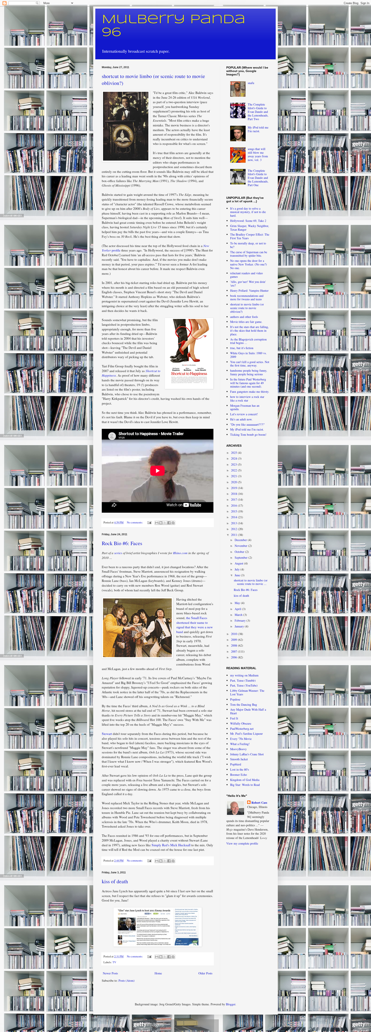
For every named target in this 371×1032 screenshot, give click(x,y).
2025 (234, 453)
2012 (234, 529)
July (237, 569)
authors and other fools (244, 317)
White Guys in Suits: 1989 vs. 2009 (248, 355)
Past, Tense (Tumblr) (243, 680)
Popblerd (235, 764)
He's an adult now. (241, 419)
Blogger (230, 1004)
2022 (234, 470)
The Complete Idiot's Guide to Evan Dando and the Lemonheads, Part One (258, 178)
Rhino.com (180, 553)
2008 (234, 645)
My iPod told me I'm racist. (258, 129)
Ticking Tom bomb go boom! (248, 434)
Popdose (235, 699)
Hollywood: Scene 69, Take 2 (248, 221)
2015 (234, 511)
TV (114, 962)
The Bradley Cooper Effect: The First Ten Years (249, 236)
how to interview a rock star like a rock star (247, 398)
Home (158, 973)
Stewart (107, 733)
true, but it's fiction (241, 348)
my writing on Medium (244, 675)
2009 (234, 640)
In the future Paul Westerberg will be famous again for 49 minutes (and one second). (248, 383)
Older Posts (205, 973)
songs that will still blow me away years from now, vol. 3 (258, 154)
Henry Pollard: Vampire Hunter (249, 290)
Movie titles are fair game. (246, 322)
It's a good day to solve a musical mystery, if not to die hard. (248, 212)
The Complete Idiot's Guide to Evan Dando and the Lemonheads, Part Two (258, 111)
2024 (234, 458)
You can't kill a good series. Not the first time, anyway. (249, 364)
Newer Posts (110, 973)
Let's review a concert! (244, 414)
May (238, 603)
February (240, 620)
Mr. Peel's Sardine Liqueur (246, 733)
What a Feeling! (240, 744)
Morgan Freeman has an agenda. (244, 407)
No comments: (135, 522)
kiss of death (115, 881)
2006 (234, 657)
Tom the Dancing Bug (243, 704)
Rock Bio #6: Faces (122, 543)
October (240, 552)
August (239, 563)
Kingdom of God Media (244, 780)
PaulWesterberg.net (242, 729)
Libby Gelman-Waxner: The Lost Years (247, 692)
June (238, 575)
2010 (234, 634)
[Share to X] (165, 523)
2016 (234, 505)
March (239, 615)
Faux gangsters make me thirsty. (249, 391)
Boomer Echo (238, 775)
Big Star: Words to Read (245, 785)
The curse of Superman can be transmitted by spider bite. (248, 254)
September (241, 557)
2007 (234, 651)
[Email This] (157, 523)
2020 (234, 482)
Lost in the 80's (239, 769)
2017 (234, 499)
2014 (234, 517)
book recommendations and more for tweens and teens (246, 297)
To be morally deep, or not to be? (248, 245)
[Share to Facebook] (169, 523)
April (238, 609)
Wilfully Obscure (240, 723)
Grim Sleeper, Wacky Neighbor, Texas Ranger (249, 228)
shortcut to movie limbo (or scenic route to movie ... (251, 582)
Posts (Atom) (127, 980)
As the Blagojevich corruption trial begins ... (248, 341)
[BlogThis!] (161, 523)
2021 (234, 476)
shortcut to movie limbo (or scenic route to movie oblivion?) (247, 308)
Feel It (234, 718)
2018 (234, 494)
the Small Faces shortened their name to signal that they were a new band (194, 625)
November (241, 546)
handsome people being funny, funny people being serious (248, 372)
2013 (234, 523)
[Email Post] (149, 522)
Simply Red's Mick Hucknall (171, 845)
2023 (234, 464)
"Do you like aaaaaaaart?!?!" (247, 424)
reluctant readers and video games (246, 275)
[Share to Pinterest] (173, 523)
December (241, 540)
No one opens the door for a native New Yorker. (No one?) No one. (248, 264)
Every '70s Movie (241, 739)
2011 (234, 535)
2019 (234, 488)
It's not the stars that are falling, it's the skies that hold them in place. (249, 330)
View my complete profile (242, 843)
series (118, 553)
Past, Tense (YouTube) (244, 685)
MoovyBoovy (238, 749)
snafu (251, 83)
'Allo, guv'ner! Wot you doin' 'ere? (248, 283)
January (240, 626)
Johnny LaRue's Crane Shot (247, 754)
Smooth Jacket (239, 759)
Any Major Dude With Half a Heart (248, 711)
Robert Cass (259, 802)
